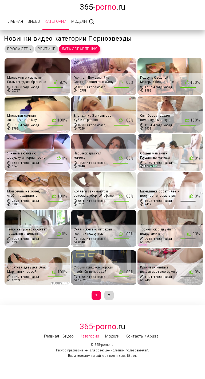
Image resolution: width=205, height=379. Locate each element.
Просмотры (19, 49)
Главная (14, 21)
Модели (79, 21)
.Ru (102, 326)
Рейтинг (46, 49)
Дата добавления (79, 49)
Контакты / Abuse (141, 336)
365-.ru (102, 7)
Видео (34, 21)
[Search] (91, 22)
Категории (55, 21)
